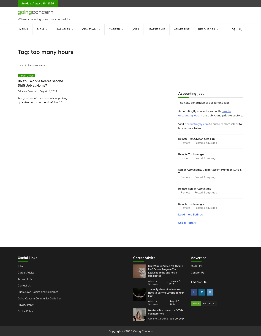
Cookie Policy (25, 311)
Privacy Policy (26, 305)
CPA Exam (89, 29)
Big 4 (40, 29)
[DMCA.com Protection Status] (204, 305)
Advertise (181, 29)
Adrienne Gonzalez (27, 91)
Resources (206, 29)
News (23, 29)
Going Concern (143, 331)
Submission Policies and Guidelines (38, 292)
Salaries (63, 29)
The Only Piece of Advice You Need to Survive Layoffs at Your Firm (166, 292)
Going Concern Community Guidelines (40, 298)
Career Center (26, 75)
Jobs (135, 29)
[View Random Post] (233, 29)
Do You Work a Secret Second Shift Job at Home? (40, 83)
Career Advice (26, 272)
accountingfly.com (197, 124)
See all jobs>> (187, 222)
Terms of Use (25, 279)
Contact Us (24, 285)
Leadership (156, 29)
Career (114, 29)
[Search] (240, 29)
